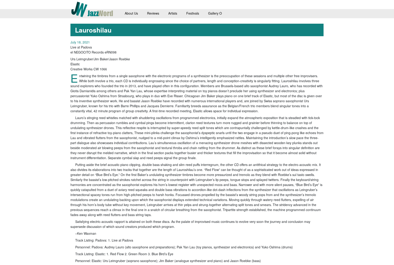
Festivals (192, 13)
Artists (172, 13)
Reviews (153, 13)
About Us (131, 13)
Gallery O (215, 13)
